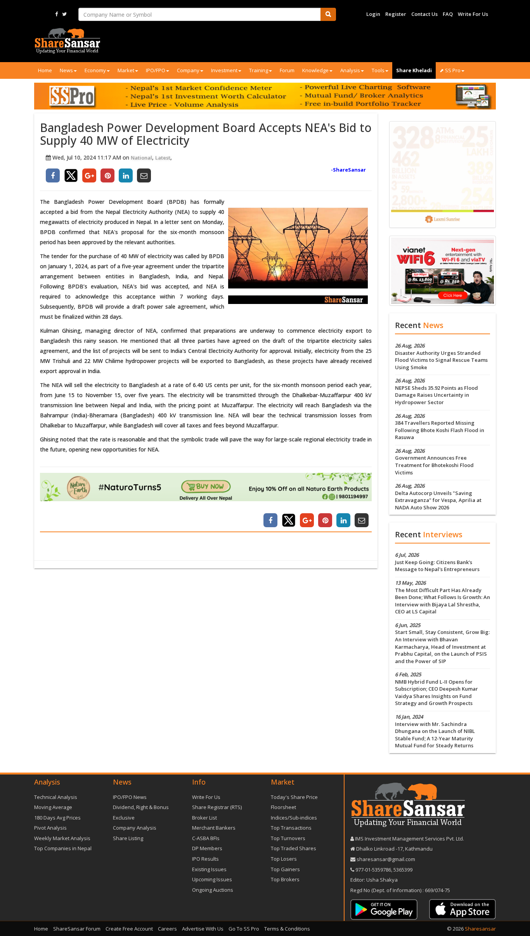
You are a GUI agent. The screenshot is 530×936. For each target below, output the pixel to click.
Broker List (204, 817)
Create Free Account (129, 928)
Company (188, 70)
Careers (167, 928)
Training (258, 70)
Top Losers (284, 858)
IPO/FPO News (130, 797)
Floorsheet (283, 807)
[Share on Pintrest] (107, 175)
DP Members (207, 848)
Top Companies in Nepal (63, 848)
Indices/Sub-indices (294, 817)
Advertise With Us (202, 928)
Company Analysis (134, 827)
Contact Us (424, 13)
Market (126, 70)
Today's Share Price (294, 797)
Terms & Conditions (287, 928)
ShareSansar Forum (76, 928)
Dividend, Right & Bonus (141, 807)
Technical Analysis (55, 797)
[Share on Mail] (144, 175)
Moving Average (53, 807)
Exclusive (124, 817)
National (141, 157)
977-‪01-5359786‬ (373, 869)
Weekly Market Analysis (62, 838)
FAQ (448, 13)
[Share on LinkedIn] (126, 175)
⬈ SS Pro (450, 70)
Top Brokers (285, 879)
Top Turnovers (288, 838)
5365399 (402, 869)
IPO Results (205, 858)
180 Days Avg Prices (57, 817)
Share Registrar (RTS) (217, 807)
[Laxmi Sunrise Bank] (442, 173)
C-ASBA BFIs (206, 838)
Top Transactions (291, 827)
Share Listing (128, 838)
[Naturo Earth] (206, 487)
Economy (95, 70)
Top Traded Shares (293, 848)
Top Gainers (285, 869)
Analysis (350, 70)
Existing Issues (209, 869)
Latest (162, 157)
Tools (378, 70)
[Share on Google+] (89, 175)
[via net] (442, 269)
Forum (287, 70)
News (66, 70)
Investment (224, 70)
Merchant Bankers (214, 827)
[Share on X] (71, 175)
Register (395, 13)
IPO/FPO (155, 70)
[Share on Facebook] (53, 175)
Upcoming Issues (212, 879)
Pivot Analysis (50, 827)
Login (373, 13)
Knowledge (315, 70)
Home (45, 70)
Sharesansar (480, 928)
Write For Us (473, 13)
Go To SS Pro (244, 928)
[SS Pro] (265, 96)
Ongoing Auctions (212, 889)
